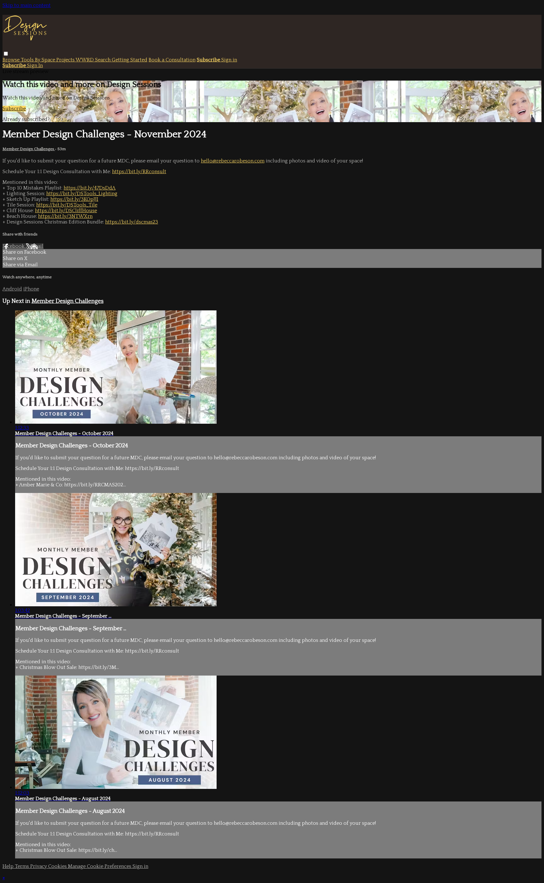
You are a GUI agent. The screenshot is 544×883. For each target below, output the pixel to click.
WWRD (85, 60)
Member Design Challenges (29, 149)
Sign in (229, 60)
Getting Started (129, 60)
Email (37, 246)
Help (9, 866)
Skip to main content (27, 5)
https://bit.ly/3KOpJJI (74, 199)
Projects (66, 60)
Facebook (14, 246)
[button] (6, 54)
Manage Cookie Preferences (100, 866)
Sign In (35, 65)
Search (103, 60)
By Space (45, 60)
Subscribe (14, 108)
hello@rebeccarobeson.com (232, 161)
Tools (28, 60)
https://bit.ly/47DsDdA (90, 188)
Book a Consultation (172, 60)
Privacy (39, 866)
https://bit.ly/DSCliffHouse (66, 210)
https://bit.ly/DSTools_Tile (66, 205)
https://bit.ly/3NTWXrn (65, 216)
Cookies (58, 866)
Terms (22, 866)
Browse (12, 60)
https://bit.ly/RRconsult (139, 171)
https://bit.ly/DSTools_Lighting (81, 193)
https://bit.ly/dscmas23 (131, 222)
